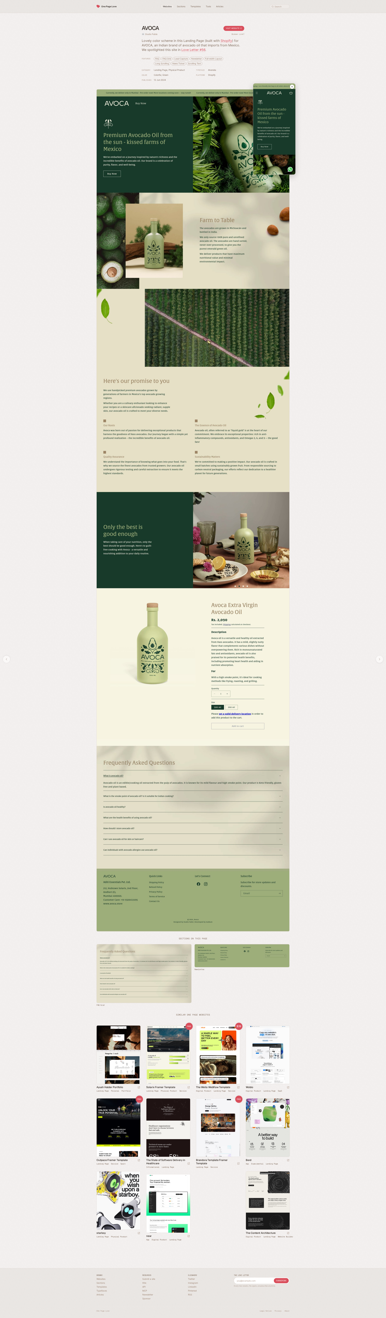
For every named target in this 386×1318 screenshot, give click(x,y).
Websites (100, 1279)
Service (183, 1091)
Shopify (226, 41)
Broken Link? (238, 34)
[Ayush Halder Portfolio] (118, 1054)
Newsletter (196, 58)
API (144, 1286)
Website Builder (285, 1237)
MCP (144, 1290)
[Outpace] (118, 1127)
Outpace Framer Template (112, 1160)
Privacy (278, 1311)
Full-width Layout (213, 58)
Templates (101, 1286)
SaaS (280, 1091)
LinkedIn (192, 1286)
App (247, 1164)
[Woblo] (268, 1054)
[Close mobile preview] (292, 87)
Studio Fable (151, 34)
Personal (115, 1091)
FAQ (157, 58)
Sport (123, 1164)
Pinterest (192, 1290)
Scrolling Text (194, 63)
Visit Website (233, 28)
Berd (248, 1160)
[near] (168, 1203)
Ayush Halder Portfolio (109, 1087)
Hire (144, 1283)
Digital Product (203, 1091)
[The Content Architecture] (268, 1200)
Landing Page (160, 70)
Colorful (157, 75)
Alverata (212, 70)
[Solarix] (168, 1054)
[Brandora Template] (218, 1127)
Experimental (257, 1164)
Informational (152, 1167)
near (149, 1236)
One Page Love (109, 6)
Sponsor (146, 1298)
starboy (101, 1233)
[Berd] (268, 1127)
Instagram (193, 1283)
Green (165, 75)
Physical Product (177, 70)
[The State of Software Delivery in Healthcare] (168, 1127)
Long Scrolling (162, 63)
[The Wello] (218, 1054)
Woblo (249, 1087)
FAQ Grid (167, 58)
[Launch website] (139, 1087)
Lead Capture (181, 58)
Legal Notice (266, 1311)
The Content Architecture (261, 1233)
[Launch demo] (188, 1087)
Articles (100, 1294)
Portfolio (126, 1091)
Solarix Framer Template (160, 1087)
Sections (100, 1283)
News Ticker (178, 63)
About (287, 1311)
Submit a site (148, 1279)
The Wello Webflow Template (213, 1087)
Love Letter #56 (193, 50)
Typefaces (101, 1290)
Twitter (191, 1279)
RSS (190, 1294)
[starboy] (118, 1200)
